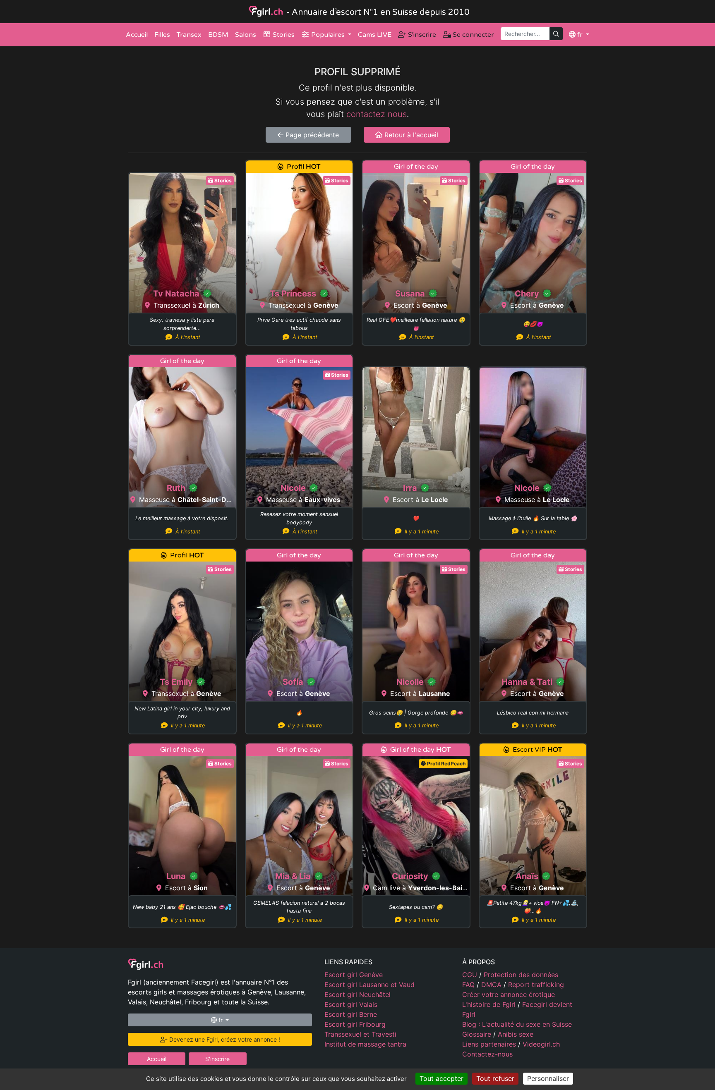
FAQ (469, 984)
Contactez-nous (487, 1054)
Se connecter (472, 35)
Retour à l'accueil (410, 135)
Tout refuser (495, 1078)
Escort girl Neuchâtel (357, 994)
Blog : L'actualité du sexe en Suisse (517, 1024)
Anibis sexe (515, 1034)
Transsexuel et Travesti (360, 1034)
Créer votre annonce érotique (508, 994)
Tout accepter (441, 1078)
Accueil (137, 35)
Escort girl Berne (350, 1014)
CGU (470, 974)
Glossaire (477, 1034)
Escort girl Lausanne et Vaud (369, 984)
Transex (189, 35)
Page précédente (311, 135)
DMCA (492, 984)
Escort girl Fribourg (355, 1024)
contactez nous (376, 114)
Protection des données (521, 974)
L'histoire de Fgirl (490, 1004)
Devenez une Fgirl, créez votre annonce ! (224, 1039)
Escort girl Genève (353, 974)
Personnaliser (548, 1078)
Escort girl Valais (350, 1004)
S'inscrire (421, 35)
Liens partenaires (490, 1044)
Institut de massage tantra (365, 1044)
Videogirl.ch (541, 1044)
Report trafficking (536, 984)
